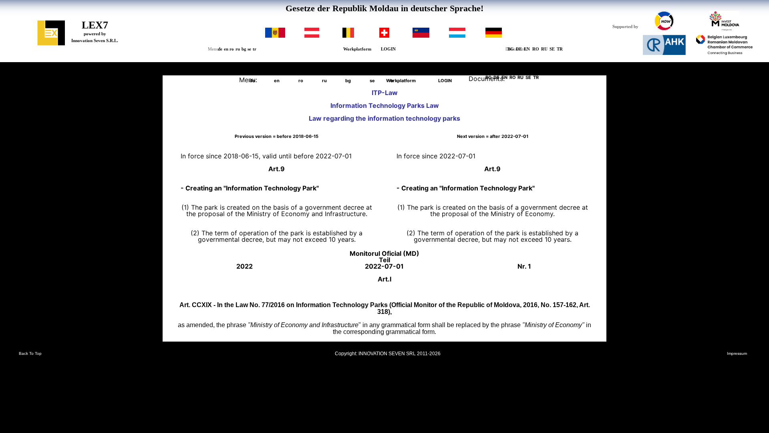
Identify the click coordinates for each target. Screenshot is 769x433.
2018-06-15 (276, 136)
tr (254, 49)
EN (527, 49)
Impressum (737, 354)
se (249, 49)
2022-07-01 (492, 136)
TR (560, 49)
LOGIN (388, 49)
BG (510, 49)
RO (535, 49)
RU (544, 49)
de (220, 49)
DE (519, 49)
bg (244, 49)
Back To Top (30, 354)
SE (552, 49)
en (226, 49)
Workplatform (357, 49)
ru (238, 49)
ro (231, 49)
